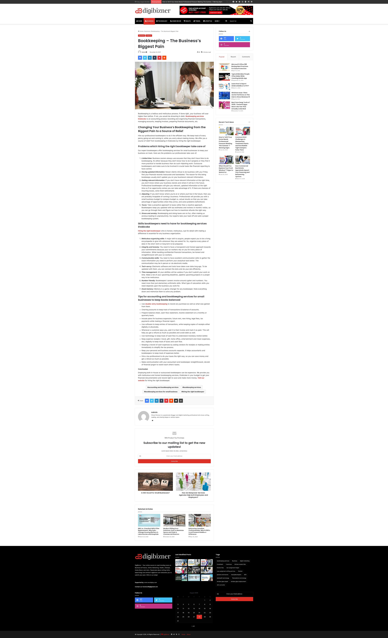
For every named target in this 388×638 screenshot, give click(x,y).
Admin (144, 52)
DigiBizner (166, 634)
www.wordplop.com (150, 582)
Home (140, 21)
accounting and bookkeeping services (163, 387)
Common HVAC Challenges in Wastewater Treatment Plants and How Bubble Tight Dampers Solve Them (195, 2)
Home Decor (176, 21)
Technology (162, 21)
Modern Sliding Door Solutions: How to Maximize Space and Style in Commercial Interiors (173, 531)
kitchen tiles (220, 567)
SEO (245, 574)
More (217, 21)
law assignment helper (233, 567)
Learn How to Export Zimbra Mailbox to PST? (240, 85)
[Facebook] (140, 58)
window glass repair (222, 581)
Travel (197, 21)
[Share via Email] (176, 401)
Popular (222, 57)
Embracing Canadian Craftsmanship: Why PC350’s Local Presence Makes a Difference (199, 531)
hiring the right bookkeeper (193, 392)
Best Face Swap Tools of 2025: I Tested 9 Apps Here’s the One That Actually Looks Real (240, 105)
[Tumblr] (155, 58)
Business (150, 21)
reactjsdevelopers (236, 574)
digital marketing (244, 561)
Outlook (240, 571)
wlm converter (221, 585)
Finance (149, 35)
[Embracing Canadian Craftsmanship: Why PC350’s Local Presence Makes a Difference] (200, 520)
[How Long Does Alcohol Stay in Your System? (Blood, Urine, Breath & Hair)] (181, 562)
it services (229, 564)
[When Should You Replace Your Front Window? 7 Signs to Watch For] (226, 160)
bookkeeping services (192, 387)
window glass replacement (238, 581)
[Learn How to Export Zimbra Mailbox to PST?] (224, 86)
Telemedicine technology (239, 578)
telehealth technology (223, 578)
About (189, 634)
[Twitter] (145, 58)
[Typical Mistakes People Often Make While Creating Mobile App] (224, 77)
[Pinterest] (159, 58)
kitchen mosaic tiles (240, 564)
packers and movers (222, 574)
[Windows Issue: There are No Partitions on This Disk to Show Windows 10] (224, 95)
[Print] (181, 401)
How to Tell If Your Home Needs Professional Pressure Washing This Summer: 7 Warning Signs (225, 142)
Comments (246, 57)
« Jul (193, 626)
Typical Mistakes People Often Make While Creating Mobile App (240, 76)
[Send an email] (146, 52)
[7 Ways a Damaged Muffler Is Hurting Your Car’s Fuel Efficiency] (194, 570)
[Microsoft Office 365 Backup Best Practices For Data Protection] (224, 67)
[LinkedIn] (150, 58)
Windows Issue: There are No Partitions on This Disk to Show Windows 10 (240, 95)
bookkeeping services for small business (161, 392)
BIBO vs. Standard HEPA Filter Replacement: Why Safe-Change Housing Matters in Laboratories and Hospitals (148, 531)
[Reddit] (164, 58)
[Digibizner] (153, 11)
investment (220, 564)
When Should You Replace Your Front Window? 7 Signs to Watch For (226, 169)
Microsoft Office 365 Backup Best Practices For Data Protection (239, 66)
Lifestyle (208, 21)
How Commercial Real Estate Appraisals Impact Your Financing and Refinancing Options (242, 171)
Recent (233, 57)
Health (188, 21)
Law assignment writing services (226, 571)
